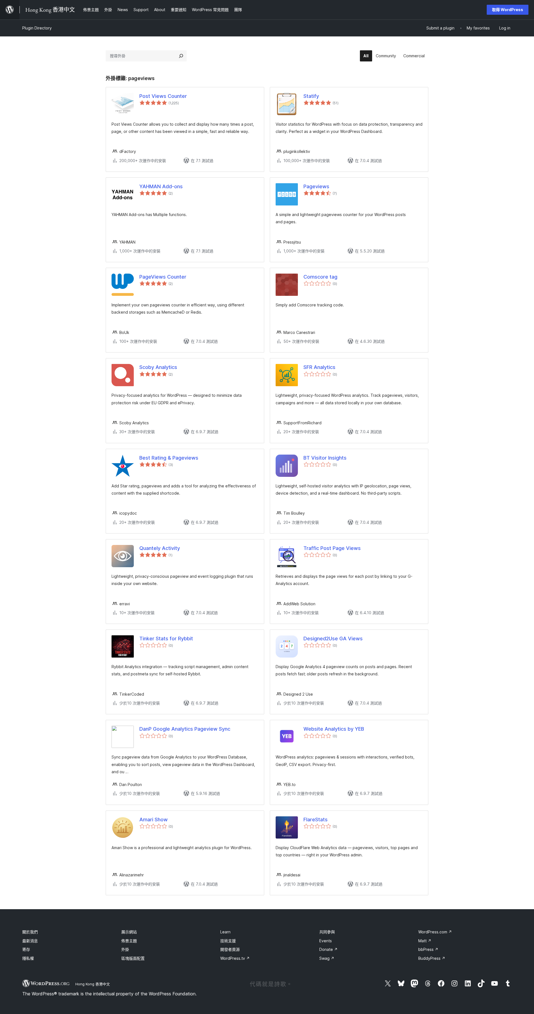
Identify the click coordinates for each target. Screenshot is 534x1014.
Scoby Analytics (158, 367)
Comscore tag (320, 277)
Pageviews (316, 186)
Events (325, 940)
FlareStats (315, 819)
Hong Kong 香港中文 (92, 984)
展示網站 (129, 931)
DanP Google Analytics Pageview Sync (184, 729)
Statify (311, 96)
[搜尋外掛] (181, 55)
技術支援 (228, 940)
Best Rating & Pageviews (168, 458)
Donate (328, 949)
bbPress (428, 949)
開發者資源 (230, 949)
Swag (326, 958)
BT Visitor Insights (325, 458)
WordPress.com (435, 931)
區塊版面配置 (133, 958)
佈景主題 (129, 940)
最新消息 (30, 940)
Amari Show (153, 819)
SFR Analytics (319, 367)
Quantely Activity (159, 548)
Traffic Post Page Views (332, 548)
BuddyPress (431, 958)
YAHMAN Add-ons (161, 186)
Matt (424, 940)
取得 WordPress (507, 9)
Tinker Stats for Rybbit (166, 638)
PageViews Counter (162, 277)
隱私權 (28, 958)
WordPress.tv (235, 958)
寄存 (26, 949)
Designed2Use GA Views (333, 638)
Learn (225, 931)
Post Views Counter (163, 96)
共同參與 (327, 931)
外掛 (125, 949)
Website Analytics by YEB (333, 729)
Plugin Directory (37, 28)
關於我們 (30, 931)
